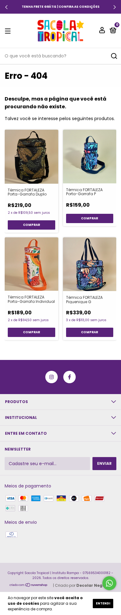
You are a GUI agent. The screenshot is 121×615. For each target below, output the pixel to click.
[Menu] (9, 31)
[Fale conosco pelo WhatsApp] (109, 583)
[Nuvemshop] (28, 585)
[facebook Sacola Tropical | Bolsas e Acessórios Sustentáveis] (69, 377)
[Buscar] (114, 56)
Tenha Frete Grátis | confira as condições (61, 6)
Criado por (83, 585)
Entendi (103, 603)
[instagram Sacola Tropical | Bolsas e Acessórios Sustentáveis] (51, 377)
